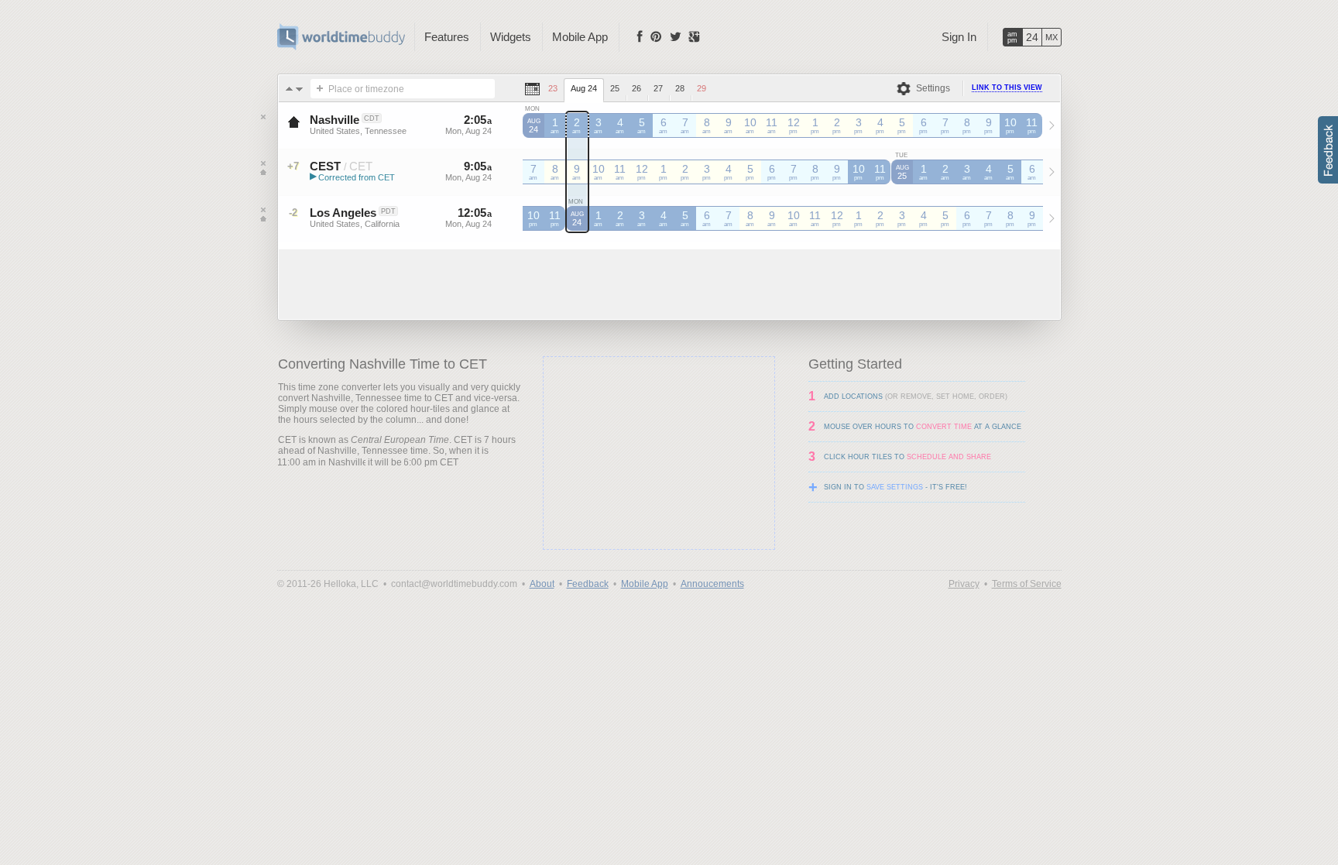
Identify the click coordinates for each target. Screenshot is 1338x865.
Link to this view (1007, 87)
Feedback (588, 583)
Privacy (964, 583)
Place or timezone (366, 89)
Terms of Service (1027, 583)
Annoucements (712, 583)
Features (446, 36)
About (542, 583)
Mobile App (580, 36)
